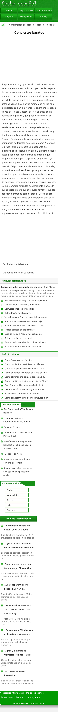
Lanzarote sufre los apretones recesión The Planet (28, 287)
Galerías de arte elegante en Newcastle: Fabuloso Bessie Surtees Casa (17, 445)
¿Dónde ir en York (13, 453)
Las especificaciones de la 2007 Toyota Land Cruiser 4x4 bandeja (18, 609)
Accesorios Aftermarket (12, 693)
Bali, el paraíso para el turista (19, 338)
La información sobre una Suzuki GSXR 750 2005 (17, 527)
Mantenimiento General (11, 697)
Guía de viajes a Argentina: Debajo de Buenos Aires (23, 334)
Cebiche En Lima (12, 427)
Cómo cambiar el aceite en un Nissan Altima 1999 (26, 381)
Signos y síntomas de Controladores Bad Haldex (17, 652)
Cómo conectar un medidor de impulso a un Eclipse (26, 398)
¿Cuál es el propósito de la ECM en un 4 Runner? (24, 369)
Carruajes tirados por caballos (19, 308)
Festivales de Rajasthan (15, 264)
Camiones (11, 510)
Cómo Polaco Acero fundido (18, 360)
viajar (51, 24)
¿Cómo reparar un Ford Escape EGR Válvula (16, 586)
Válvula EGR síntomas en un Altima (22, 393)
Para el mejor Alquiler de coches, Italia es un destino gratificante (25, 343)
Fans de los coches (34, 693)
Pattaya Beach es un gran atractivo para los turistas (25, 301)
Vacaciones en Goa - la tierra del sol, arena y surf (25, 318)
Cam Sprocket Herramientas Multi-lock (24, 385)
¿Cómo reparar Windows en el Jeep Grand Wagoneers (18, 632)
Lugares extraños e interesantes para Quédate (16, 420)
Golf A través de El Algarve (18, 313)
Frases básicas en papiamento (20, 329)
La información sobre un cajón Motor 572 (25, 389)
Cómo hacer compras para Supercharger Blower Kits (18, 566)
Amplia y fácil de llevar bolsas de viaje (23, 321)
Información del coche (22, 24)
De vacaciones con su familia (19, 272)
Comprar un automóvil (43, 10)
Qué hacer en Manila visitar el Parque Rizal (18, 434)
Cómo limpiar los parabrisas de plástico (24, 364)
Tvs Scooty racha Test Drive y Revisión (18, 411)
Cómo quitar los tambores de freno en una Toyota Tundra (25, 373)
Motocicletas (26, 16)
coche (40, 24)
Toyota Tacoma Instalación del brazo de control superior (19, 545)
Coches (9, 16)
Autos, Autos (34, 697)
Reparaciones (26, 10)
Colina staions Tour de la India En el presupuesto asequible (22, 305)
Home (9, 10)
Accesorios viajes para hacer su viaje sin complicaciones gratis (17, 471)
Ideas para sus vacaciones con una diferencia (16, 461)
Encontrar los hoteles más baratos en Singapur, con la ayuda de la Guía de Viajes (25, 347)
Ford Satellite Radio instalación (14, 673)
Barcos (43, 16)
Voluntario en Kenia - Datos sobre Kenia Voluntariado (24, 326)
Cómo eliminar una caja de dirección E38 (25, 377)
